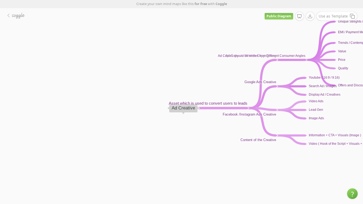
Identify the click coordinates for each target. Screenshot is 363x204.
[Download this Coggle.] (310, 16)
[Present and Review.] (299, 16)
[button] (352, 193)
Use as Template (333, 16)
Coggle (221, 4)
